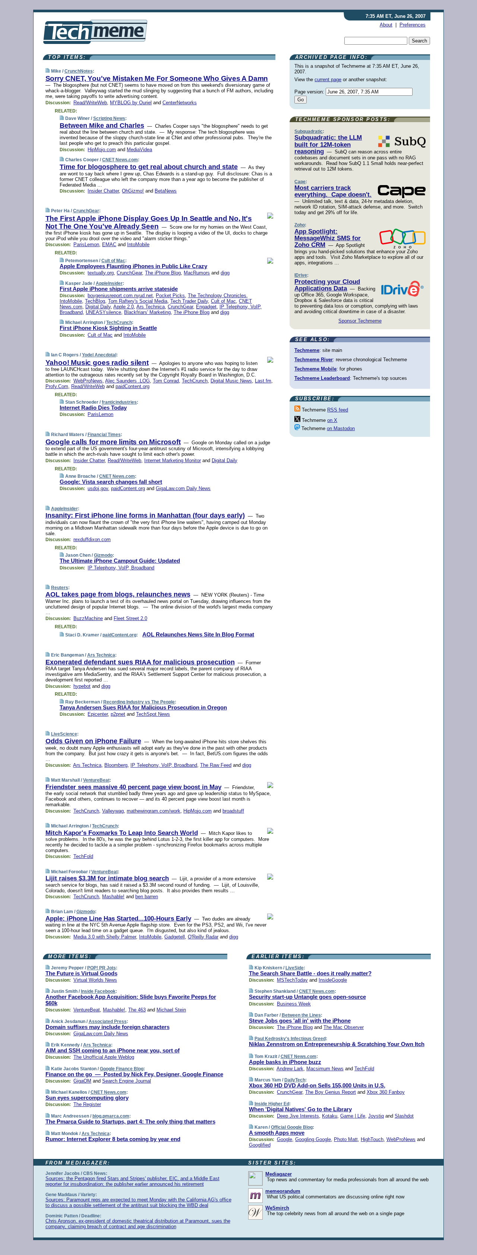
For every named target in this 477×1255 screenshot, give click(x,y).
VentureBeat (96, 780)
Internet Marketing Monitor (172, 460)
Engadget (206, 306)
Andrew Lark (290, 1068)
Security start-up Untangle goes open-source (307, 997)
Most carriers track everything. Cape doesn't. (333, 191)
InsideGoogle (333, 980)
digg (225, 273)
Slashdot (404, 1116)
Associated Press (108, 1021)
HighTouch (372, 1139)
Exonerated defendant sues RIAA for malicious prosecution (140, 662)
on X (332, 420)
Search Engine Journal (126, 1081)
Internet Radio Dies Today (93, 407)
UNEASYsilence (103, 312)
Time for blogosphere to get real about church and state (149, 167)
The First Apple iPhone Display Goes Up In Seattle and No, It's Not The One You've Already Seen (148, 222)
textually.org (101, 273)
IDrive (300, 275)
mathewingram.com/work (153, 811)
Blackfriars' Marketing (147, 312)
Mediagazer (278, 1174)
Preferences (412, 25)
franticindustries (119, 402)
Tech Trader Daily (189, 301)
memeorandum (282, 1191)
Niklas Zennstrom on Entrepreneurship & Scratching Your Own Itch (336, 1044)
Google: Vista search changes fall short (111, 482)
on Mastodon (341, 428)
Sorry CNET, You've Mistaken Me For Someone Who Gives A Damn (156, 78)
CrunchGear (86, 211)
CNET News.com (120, 160)
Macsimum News (325, 1068)
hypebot (82, 686)
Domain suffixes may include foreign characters (107, 1027)
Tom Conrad (166, 381)
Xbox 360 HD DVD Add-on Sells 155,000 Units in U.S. (317, 1085)
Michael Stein (171, 1010)
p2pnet (118, 714)
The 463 (137, 1010)
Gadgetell (174, 937)
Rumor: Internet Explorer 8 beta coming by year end (112, 1139)
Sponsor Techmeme (360, 321)
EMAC (109, 244)
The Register (87, 1104)
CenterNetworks (179, 102)
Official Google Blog (292, 1127)
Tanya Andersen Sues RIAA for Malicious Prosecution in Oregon (143, 707)
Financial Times (104, 434)
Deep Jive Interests (298, 1116)
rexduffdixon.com (92, 539)
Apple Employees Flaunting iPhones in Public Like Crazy (133, 266)
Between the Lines (301, 1015)
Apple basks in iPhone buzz (285, 1062)
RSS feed (337, 410)
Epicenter (98, 714)
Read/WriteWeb (90, 102)
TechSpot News (153, 714)
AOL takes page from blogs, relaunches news (117, 594)
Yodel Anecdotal (99, 355)
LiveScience (64, 734)
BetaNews (166, 191)
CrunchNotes (78, 71)
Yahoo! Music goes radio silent (97, 362)
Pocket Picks (170, 295)
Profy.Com (56, 386)
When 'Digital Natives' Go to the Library (300, 1109)
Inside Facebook (98, 991)
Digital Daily (98, 306)
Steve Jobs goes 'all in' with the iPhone (300, 1020)
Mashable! (113, 896)
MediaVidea (139, 149)
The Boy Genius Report (330, 1092)
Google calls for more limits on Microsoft (113, 442)
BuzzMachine (88, 618)
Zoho (299, 225)
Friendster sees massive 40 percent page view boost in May (133, 787)
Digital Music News (231, 381)
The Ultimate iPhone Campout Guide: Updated (120, 560)
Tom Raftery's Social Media (137, 301)
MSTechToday (292, 980)
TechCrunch (119, 322)
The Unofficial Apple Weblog (103, 1057)
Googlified (260, 1145)
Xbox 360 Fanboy (386, 1092)
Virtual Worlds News (95, 980)
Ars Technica (150, 306)
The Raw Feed (215, 765)
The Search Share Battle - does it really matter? (310, 973)
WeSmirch (277, 1208)
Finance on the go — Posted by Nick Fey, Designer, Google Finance (134, 1074)
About (386, 25)
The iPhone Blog (163, 273)
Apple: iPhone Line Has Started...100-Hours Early (118, 918)
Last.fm (263, 381)
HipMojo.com (102, 149)
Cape (300, 181)
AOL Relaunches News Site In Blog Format (198, 634)
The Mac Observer (343, 1027)
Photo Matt (346, 1139)
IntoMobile (138, 244)
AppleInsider (109, 283)
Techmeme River (313, 359)
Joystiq (376, 1116)
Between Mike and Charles (102, 125)
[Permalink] (47, 71)
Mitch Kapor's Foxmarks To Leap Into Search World (121, 832)
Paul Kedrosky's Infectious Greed (290, 1038)
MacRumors (197, 273)
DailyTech (294, 1080)
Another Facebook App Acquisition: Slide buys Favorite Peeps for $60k (130, 1000)
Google (284, 1139)
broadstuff (233, 811)
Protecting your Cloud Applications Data (327, 285)
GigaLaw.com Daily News (183, 488)
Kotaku (329, 1116)
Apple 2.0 (123, 306)
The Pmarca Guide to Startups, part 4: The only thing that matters (130, 1121)
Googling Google (313, 1139)
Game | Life (352, 1116)
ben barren (146, 896)
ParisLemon (86, 244)
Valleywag (113, 811)
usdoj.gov (98, 488)
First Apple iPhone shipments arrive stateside (119, 289)
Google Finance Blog (121, 1069)
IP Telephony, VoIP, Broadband (121, 568)
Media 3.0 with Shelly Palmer (104, 937)
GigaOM (82, 1081)
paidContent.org (132, 386)
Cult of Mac (113, 260)
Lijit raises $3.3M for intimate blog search (107, 878)
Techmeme (306, 350)
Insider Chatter (103, 191)
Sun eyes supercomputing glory (87, 1097)
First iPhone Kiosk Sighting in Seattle (108, 328)
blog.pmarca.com (110, 1116)
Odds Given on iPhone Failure (93, 741)
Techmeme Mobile (315, 369)
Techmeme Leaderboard (322, 378)
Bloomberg (115, 765)
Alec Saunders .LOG (127, 381)
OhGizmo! (133, 191)
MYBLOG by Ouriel (131, 102)
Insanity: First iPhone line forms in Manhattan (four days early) (145, 515)
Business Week (294, 1004)
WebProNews (87, 381)
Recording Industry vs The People (139, 702)
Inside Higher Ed (272, 1104)
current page (328, 79)
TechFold (83, 856)
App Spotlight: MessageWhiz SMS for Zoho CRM (327, 238)
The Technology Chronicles (217, 295)
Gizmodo (103, 555)
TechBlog (95, 301)
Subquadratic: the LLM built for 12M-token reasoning (328, 144)
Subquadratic (308, 131)
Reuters (59, 587)
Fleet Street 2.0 (130, 618)
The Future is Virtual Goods (81, 973)
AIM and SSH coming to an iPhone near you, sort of (112, 1050)
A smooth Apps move (276, 1133)
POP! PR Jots (101, 968)
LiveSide (294, 968)
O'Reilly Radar (203, 937)
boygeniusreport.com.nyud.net (120, 295)
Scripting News (109, 118)
